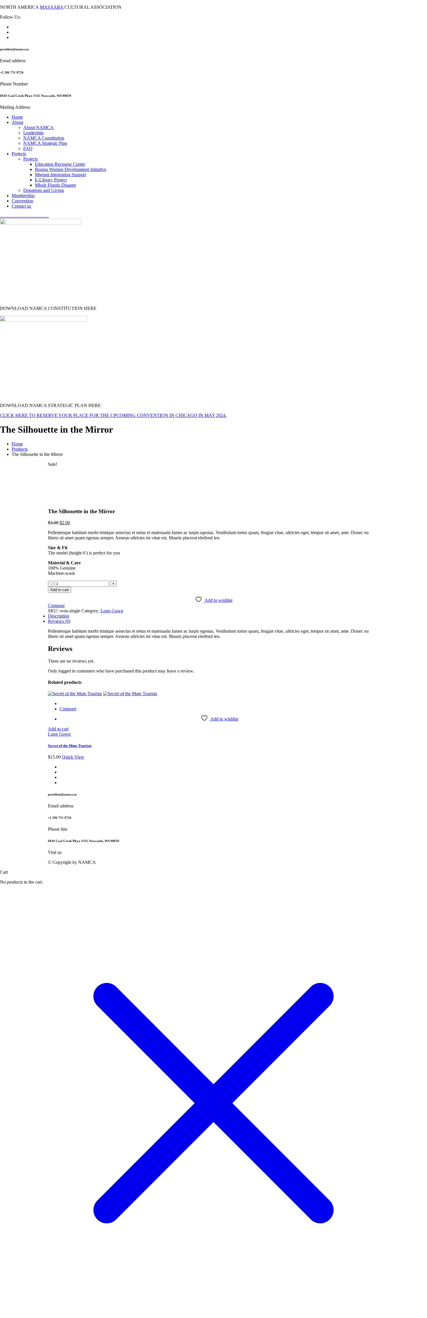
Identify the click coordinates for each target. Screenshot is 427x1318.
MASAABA (51, 7)
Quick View (73, 757)
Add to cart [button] (58, 728)
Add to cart (59, 590)
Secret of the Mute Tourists (70, 745)
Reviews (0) (59, 621)
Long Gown (112, 610)
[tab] (213, 616)
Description (58, 615)
